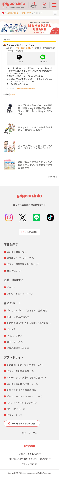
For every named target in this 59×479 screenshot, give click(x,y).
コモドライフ (13, 341)
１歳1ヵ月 (29, 48)
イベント (11, 287)
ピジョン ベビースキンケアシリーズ (24, 396)
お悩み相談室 (12, 13)
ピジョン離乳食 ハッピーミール (22, 383)
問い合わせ (45, 458)
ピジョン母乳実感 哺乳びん (20, 371)
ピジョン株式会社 (29, 464)
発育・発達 (26, 13)
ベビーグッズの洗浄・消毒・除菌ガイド (26, 377)
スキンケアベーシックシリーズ (22, 402)
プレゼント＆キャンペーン (20, 293)
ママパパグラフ (14, 335)
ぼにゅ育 (11, 329)
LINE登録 (44, 6)
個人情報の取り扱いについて (22, 458)
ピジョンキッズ (14, 415)
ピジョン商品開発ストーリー (21, 264)
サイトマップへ (29, 433)
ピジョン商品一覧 (15, 251)
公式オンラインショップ (19, 257)
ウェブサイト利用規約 (30, 453)
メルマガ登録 (30, 232)
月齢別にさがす (34, 6)
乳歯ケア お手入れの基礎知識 (21, 390)
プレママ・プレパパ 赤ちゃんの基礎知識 (27, 310)
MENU (55, 13)
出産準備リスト (14, 270)
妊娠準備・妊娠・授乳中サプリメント (25, 365)
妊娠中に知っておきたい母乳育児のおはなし (29, 322)
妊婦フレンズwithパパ (18, 316)
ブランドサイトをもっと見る (23, 423)
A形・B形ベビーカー (17, 408)
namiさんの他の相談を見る (26, 88)
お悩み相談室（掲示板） (19, 348)
